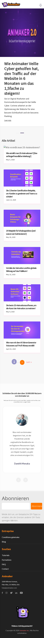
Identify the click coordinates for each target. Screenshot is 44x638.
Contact (5, 569)
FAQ (4, 564)
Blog (4, 541)
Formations (6, 560)
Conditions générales (10, 537)
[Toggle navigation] (40, 5)
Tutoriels (5, 555)
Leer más (7, 120)
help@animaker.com (9, 588)
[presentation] (18, 480)
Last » (29, 362)
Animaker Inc (24, 630)
